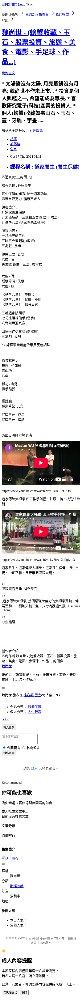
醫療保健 (34, 707)
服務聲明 (45, 942)
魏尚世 (7, 666)
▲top (5, 719)
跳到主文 (8, 73)
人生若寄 (34, 712)
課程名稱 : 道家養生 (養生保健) (44, 167)
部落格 (15, 144)
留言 (37, 695)
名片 (13, 149)
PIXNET (20, 938)
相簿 (13, 139)
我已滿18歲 (10, 992)
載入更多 (8, 727)
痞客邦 (29, 695)
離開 (24, 992)
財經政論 (36, 130)
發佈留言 (8, 753)
